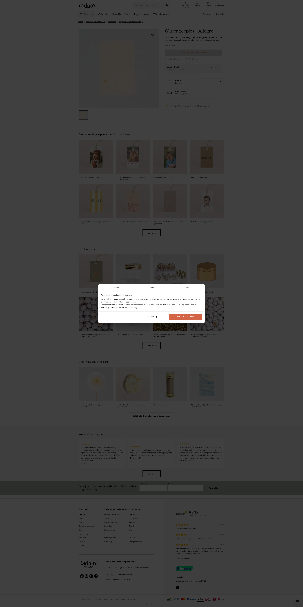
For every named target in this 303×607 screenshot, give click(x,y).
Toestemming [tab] (116, 287)
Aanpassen (149, 317)
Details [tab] (151, 287)
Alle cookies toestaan (185, 317)
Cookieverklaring (130, 307)
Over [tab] (187, 287)
